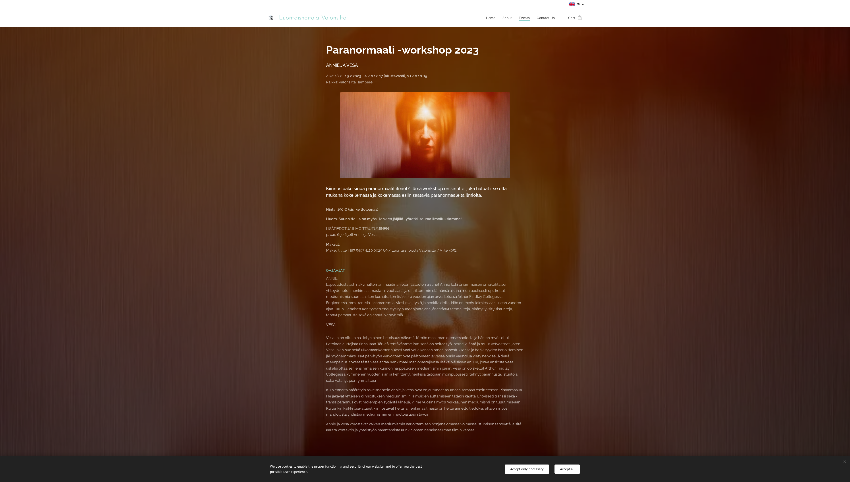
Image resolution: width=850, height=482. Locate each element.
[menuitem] (492, 17)
